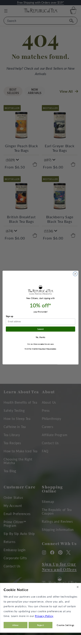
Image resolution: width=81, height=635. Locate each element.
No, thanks (40, 337)
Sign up (9, 316)
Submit (40, 329)
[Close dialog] (75, 273)
